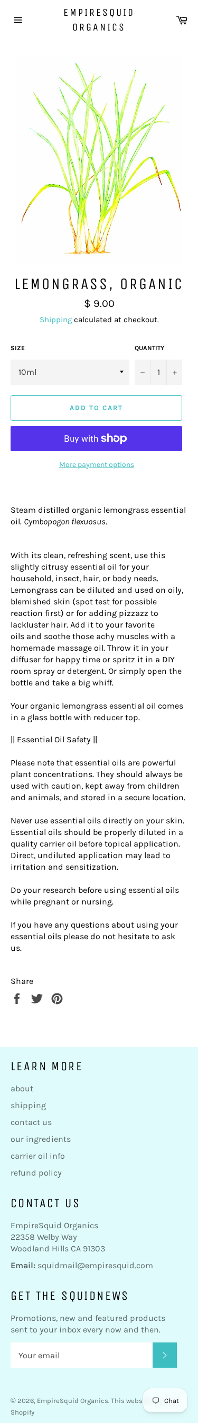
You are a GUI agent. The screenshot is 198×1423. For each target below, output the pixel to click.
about (22, 1088)
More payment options (96, 464)
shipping (28, 1105)
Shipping (56, 319)
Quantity (149, 348)
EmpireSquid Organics (99, 19)
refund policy (36, 1173)
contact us (31, 1122)
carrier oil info (38, 1156)
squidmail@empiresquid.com (95, 1265)
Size (18, 348)
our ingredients (41, 1139)
